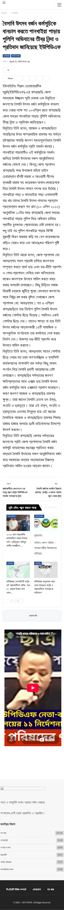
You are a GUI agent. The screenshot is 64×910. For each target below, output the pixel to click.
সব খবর (3, 833)
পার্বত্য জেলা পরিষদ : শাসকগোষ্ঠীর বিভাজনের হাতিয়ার (45, 548)
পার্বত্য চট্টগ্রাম (11, 516)
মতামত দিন (33, 615)
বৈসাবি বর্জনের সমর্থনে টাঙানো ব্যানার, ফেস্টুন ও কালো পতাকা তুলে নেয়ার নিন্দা (48, 492)
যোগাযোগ (37, 889)
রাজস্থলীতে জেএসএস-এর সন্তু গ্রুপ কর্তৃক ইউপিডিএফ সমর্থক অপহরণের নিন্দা (15, 492)
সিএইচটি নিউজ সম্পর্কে (16, 889)
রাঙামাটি (3, 854)
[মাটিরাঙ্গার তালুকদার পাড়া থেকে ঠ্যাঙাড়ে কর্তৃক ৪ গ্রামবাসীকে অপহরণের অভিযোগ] (46, 570)
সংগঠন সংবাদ (16, 56)
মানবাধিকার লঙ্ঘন (7, 869)
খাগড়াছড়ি (6, 56)
